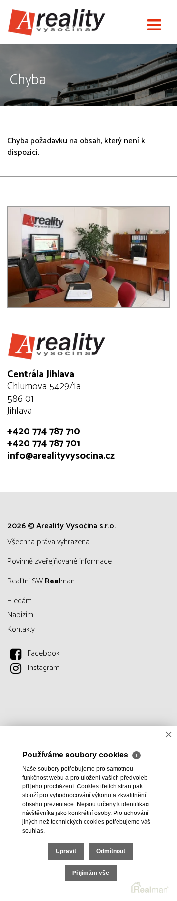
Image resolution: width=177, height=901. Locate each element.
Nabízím (20, 615)
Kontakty (21, 629)
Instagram (43, 667)
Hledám (19, 601)
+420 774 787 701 (43, 444)
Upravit (66, 851)
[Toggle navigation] (154, 25)
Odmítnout (110, 851)
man (60, 581)
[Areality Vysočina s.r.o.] (56, 22)
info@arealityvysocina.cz (61, 456)
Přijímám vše (90, 873)
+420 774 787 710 (43, 431)
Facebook (43, 653)
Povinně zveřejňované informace (59, 561)
